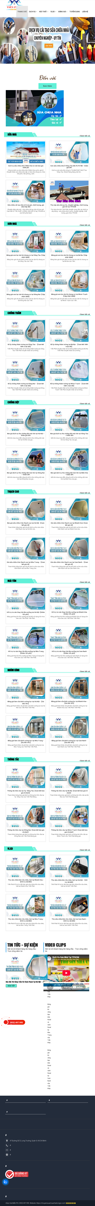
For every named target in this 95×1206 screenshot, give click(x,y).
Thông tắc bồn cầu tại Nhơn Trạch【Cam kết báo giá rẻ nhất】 (69, 831)
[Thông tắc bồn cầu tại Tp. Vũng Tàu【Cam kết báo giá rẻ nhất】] (25, 777)
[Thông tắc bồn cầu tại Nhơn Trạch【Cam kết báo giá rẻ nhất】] (69, 816)
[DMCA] (16, 1174)
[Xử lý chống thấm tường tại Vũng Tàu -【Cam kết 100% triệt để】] (25, 331)
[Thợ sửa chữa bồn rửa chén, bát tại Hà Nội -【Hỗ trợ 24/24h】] (69, 866)
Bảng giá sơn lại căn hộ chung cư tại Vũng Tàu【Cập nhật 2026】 (25, 256)
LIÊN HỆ (85, 12)
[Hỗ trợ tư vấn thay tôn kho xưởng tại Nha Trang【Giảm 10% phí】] (25, 638)
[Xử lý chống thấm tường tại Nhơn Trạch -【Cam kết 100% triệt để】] (69, 370)
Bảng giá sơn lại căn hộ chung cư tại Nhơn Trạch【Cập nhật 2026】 (69, 295)
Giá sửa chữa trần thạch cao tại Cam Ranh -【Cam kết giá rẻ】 (69, 563)
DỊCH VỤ (32, 12)
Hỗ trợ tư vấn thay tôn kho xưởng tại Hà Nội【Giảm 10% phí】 (26, 613)
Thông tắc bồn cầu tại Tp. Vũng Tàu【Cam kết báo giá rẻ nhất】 (25, 792)
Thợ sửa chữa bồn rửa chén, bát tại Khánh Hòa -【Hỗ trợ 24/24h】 (26, 881)
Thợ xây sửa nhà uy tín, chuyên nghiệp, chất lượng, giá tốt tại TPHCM (69, 206)
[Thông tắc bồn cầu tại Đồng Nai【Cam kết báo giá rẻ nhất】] (25, 816)
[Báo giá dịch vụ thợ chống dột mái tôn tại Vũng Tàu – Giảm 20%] (69, 420)
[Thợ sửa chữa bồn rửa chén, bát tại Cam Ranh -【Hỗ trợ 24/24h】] (69, 905)
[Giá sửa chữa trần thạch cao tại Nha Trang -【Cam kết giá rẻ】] (25, 548)
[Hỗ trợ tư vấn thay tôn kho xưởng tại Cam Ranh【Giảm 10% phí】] (69, 638)
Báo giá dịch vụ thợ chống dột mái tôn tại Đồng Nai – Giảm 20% (26, 473)
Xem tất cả (85, 136)
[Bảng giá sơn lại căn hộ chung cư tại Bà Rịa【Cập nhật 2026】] (69, 241)
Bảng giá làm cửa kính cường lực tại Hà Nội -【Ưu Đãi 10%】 (26, 702)
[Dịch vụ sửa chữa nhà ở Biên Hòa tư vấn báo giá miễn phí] (25, 152)
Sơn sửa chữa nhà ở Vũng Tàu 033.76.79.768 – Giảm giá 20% (69, 166)
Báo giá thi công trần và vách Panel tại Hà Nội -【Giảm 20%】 (29, 982)
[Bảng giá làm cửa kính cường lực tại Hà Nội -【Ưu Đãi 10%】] (25, 688)
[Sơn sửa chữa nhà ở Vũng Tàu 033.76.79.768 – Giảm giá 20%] (69, 152)
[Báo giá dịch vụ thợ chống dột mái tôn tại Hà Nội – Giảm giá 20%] (25, 420)
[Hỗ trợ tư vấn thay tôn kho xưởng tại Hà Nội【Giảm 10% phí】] (25, 599)
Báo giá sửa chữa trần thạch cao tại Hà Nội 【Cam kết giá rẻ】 (25, 524)
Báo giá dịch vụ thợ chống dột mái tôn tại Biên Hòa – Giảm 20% (69, 473)
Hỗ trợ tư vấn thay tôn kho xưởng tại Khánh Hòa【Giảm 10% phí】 (69, 613)
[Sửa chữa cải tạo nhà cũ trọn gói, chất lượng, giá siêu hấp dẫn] (25, 191)
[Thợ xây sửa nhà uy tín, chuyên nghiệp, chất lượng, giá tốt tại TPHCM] (69, 191)
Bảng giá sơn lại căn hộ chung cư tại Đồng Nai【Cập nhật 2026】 (26, 295)
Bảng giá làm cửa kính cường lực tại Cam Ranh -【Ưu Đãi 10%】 (69, 741)
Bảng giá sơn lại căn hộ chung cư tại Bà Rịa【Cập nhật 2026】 (69, 256)
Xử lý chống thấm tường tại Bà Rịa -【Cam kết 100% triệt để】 (69, 345)
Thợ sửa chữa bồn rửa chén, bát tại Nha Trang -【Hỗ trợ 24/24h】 (26, 920)
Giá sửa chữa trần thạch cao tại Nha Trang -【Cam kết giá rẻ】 (26, 563)
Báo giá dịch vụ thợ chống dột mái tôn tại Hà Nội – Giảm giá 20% (25, 434)
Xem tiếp (11, 986)
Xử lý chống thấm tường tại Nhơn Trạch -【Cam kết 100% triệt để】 (69, 385)
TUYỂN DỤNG (75, 12)
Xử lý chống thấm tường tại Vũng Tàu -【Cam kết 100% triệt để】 (26, 345)
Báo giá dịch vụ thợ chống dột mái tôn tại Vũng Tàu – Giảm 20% (69, 434)
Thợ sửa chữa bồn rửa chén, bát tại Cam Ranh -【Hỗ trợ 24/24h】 (69, 920)
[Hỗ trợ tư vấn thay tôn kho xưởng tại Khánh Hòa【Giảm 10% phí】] (69, 599)
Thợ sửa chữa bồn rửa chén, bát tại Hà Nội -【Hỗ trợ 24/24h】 (69, 881)
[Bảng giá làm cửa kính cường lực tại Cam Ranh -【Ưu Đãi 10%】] (69, 727)
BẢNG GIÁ (62, 12)
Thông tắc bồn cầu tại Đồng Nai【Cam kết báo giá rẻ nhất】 (25, 831)
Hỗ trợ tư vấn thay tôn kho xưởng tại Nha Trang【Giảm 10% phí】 (26, 652)
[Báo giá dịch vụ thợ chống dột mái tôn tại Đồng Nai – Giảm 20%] (25, 459)
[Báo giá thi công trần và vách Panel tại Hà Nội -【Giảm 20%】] (27, 967)
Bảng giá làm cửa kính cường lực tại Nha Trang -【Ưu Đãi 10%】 (26, 741)
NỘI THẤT (43, 12)
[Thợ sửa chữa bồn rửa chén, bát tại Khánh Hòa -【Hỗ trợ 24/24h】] (25, 866)
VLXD (53, 12)
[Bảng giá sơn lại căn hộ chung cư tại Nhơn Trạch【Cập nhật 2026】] (69, 281)
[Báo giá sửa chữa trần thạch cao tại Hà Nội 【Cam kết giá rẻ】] (25, 509)
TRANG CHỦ (22, 12)
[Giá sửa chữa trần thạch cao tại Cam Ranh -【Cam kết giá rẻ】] (69, 548)
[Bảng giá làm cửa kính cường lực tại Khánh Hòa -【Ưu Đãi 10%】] (69, 688)
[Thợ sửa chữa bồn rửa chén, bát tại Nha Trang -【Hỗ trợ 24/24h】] (25, 905)
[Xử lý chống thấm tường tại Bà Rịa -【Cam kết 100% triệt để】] (69, 331)
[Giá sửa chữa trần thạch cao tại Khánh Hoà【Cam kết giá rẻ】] (69, 509)
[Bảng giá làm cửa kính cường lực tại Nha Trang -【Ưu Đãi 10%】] (25, 727)
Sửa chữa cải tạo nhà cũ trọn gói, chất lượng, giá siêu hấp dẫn (26, 206)
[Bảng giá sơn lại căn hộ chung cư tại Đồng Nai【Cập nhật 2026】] (25, 281)
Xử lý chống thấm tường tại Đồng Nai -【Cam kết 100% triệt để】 (26, 385)
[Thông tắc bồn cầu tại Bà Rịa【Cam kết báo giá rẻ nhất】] (69, 777)
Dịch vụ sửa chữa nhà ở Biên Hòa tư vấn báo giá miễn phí (25, 166)
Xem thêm (47, 86)
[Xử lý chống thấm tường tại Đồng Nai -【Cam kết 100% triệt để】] (25, 370)
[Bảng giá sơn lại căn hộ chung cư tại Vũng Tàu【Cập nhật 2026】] (25, 241)
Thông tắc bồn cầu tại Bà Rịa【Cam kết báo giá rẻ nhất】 (69, 792)
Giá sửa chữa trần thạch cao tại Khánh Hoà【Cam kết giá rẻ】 (69, 524)
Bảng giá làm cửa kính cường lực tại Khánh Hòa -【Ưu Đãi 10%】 (69, 702)
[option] (47, 40)
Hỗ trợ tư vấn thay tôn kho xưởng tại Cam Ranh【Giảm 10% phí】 (69, 652)
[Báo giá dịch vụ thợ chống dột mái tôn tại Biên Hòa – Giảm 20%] (69, 459)
